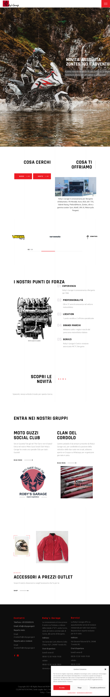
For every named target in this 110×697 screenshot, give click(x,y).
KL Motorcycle (88, 207)
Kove (80, 202)
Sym (71, 207)
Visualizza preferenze (97, 688)
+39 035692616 (28, 622)
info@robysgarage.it (26, 626)
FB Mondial (72, 202)
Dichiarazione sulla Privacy (84, 692)
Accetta (61, 688)
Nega (79, 688)
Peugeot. (75, 210)
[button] (105, 669)
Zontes (84, 205)
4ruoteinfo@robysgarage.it (24, 648)
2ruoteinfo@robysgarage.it (24, 637)
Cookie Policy (72, 692)
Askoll (76, 207)
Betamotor (63, 202)
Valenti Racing (63, 205)
